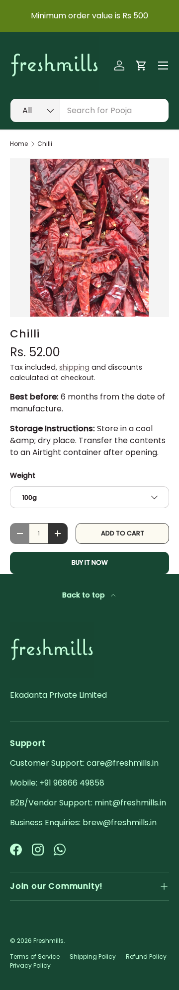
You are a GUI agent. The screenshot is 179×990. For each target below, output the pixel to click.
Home (19, 144)
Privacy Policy (30, 965)
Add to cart (122, 533)
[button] (141, 65)
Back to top (84, 595)
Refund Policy (146, 956)
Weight (22, 475)
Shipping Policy (93, 956)
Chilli (44, 144)
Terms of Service (35, 956)
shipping (74, 367)
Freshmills (48, 940)
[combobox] (89, 110)
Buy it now (90, 562)
